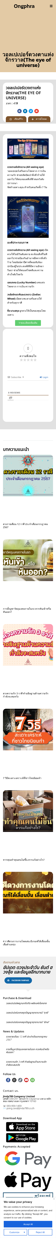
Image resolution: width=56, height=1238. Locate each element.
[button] (19, 111)
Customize (14, 1232)
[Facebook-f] (8, 1080)
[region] (28, 1218)
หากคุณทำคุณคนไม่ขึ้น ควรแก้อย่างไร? (24, 860)
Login (45, 377)
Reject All (40, 1232)
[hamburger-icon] (51, 6)
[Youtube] (26, 1080)
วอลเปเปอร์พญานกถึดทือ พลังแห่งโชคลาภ (26, 1003)
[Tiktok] (20, 1080)
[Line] (32, 1080)
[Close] (54, 1199)
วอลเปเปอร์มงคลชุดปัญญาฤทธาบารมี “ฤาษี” (27, 1013)
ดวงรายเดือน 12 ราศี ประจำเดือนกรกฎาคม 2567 (25, 525)
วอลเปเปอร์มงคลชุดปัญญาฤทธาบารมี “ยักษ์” (27, 1022)
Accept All (28, 1224)
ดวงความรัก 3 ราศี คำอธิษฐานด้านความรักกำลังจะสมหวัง (25, 695)
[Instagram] (14, 1080)
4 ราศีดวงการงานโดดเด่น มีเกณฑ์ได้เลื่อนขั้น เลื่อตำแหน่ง (26, 943)
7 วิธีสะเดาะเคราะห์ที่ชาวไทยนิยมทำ (22, 778)
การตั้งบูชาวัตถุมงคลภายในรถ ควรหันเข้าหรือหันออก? (27, 610)
